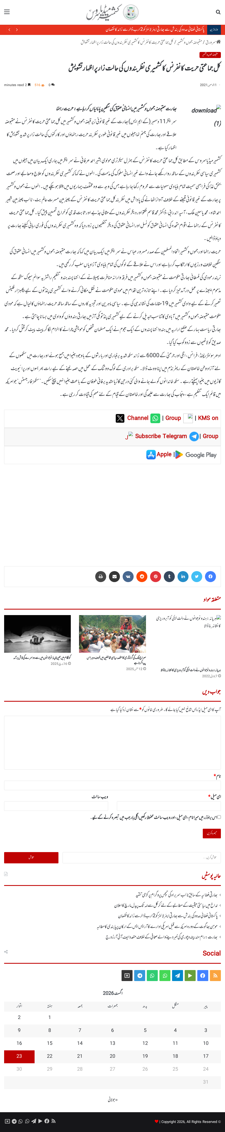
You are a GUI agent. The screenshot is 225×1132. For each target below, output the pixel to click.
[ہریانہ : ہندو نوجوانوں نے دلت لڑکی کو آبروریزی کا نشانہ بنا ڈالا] (187, 640)
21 (80, 1057)
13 (112, 1044)
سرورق (211, 42)
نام (217, 776)
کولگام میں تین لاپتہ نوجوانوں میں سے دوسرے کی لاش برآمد (42, 658)
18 (175, 1057)
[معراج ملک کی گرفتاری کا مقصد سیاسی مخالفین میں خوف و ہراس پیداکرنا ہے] (112, 634)
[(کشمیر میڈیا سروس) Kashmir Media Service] (112, 12)
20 (112, 1057)
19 (145, 1057)
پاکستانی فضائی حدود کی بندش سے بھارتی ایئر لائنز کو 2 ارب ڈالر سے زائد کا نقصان (168, 916)
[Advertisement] (112, 511)
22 (49, 1057)
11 (175, 1044)
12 (145, 1044)
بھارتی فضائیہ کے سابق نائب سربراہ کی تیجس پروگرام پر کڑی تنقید (177, 895)
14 (80, 1044)
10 (206, 1044)
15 (49, 1044)
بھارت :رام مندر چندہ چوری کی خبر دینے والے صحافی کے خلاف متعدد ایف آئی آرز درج (162, 937)
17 (206, 1057)
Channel (138, 418)
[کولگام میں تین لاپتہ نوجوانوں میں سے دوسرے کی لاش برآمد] (37, 634)
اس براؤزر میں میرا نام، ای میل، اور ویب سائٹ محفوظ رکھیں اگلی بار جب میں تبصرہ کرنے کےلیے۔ (153, 818)
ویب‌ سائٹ (100, 797)
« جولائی (113, 1100)
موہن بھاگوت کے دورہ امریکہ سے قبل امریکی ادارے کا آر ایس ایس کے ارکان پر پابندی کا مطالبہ (139, 30)
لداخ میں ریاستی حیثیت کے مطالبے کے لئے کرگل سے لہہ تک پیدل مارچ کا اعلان (166, 905)
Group (172, 418)
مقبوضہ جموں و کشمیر (189, 42)
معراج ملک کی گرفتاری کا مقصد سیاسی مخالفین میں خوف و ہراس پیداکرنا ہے (116, 660)
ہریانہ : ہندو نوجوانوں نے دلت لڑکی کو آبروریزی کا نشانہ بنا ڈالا (191, 670)
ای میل (214, 797)
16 (19, 1044)
